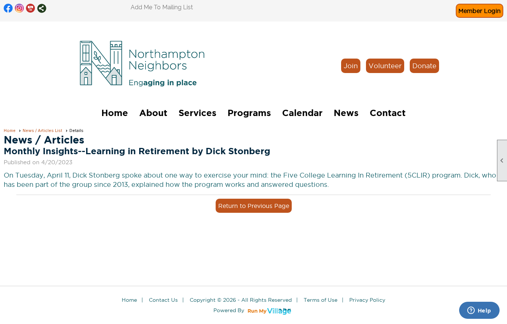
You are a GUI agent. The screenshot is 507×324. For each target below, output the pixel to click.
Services (197, 113)
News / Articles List (42, 130)
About (153, 113)
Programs (249, 113)
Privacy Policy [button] (367, 300)
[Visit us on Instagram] (19, 8)
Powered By (229, 310)
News (346, 113)
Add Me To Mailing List (162, 7)
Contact (388, 113)
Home (114, 113)
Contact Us (163, 300)
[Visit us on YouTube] (30, 8)
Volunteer (385, 65)
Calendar (302, 113)
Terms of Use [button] (320, 300)
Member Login (479, 10)
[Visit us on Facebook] (8, 8)
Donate (424, 65)
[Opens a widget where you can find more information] (479, 311)
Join (351, 65)
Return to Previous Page (253, 205)
